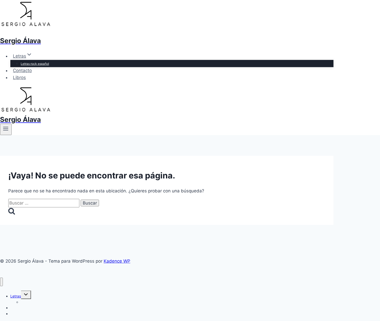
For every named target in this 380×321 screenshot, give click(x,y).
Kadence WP (117, 261)
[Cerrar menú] (1, 282)
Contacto (22, 70)
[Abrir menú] (6, 129)
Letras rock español (35, 64)
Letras (15, 296)
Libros (19, 77)
